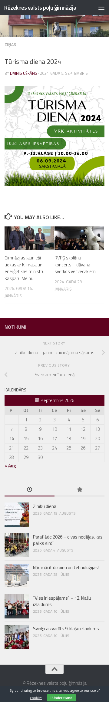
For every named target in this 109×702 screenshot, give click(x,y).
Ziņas (10, 44)
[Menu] (101, 7)
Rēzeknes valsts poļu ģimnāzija (40, 7)
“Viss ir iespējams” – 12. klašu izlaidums (62, 601)
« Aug (10, 465)
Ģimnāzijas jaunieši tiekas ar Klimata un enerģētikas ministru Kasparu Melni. (25, 268)
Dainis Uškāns (23, 73)
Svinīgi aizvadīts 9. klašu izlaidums (66, 628)
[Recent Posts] (29, 489)
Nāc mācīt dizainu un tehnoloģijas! (66, 567)
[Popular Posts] (79, 489)
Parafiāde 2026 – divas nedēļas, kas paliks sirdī (68, 540)
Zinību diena (44, 506)
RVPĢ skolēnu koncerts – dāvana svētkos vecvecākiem (75, 264)
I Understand (61, 697)
